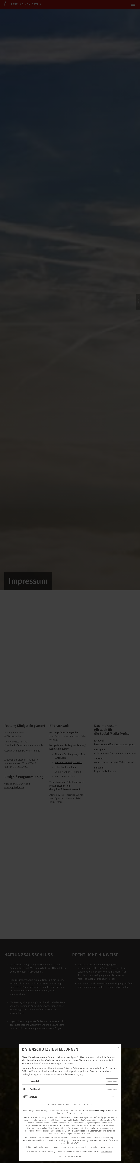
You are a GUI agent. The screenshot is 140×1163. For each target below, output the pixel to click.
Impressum (62, 1156)
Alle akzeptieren (83, 1104)
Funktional (35, 1089)
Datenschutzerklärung (106, 1151)
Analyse (33, 1097)
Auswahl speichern (58, 1104)
